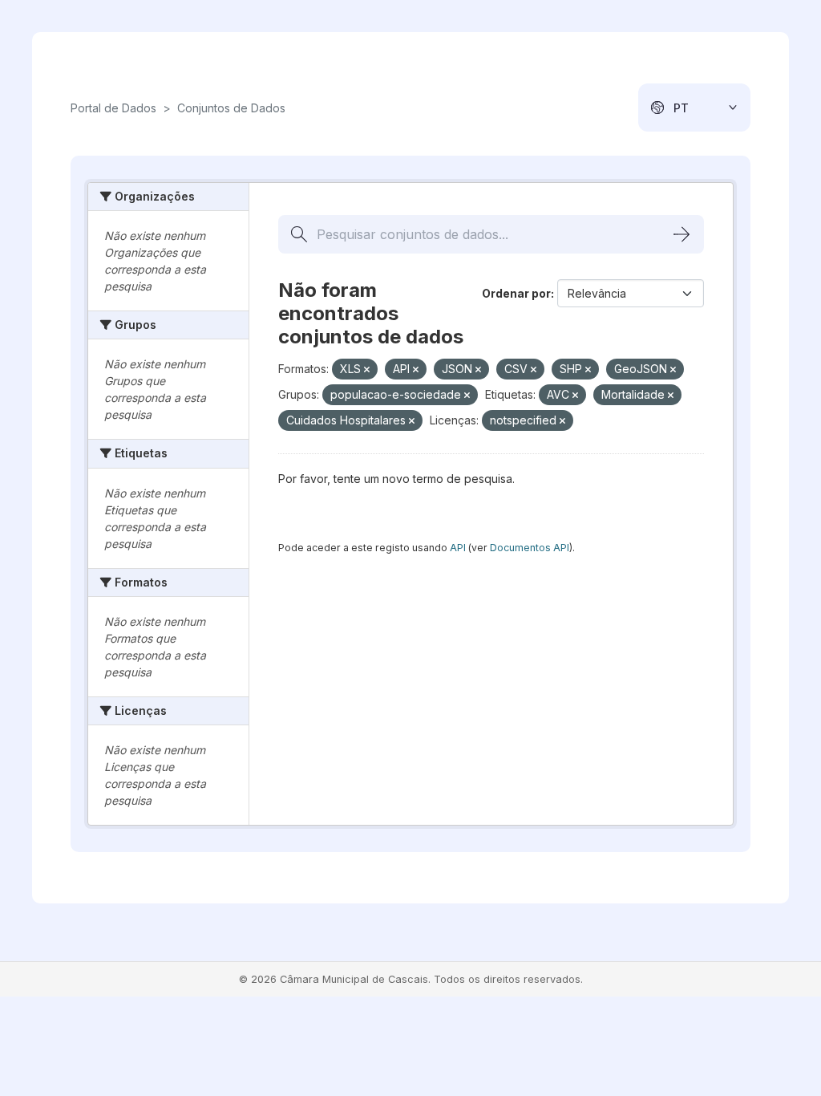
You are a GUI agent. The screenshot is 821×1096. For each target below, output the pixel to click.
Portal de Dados (113, 108)
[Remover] (367, 369)
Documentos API (529, 548)
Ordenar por (516, 293)
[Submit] (681, 234)
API (458, 548)
